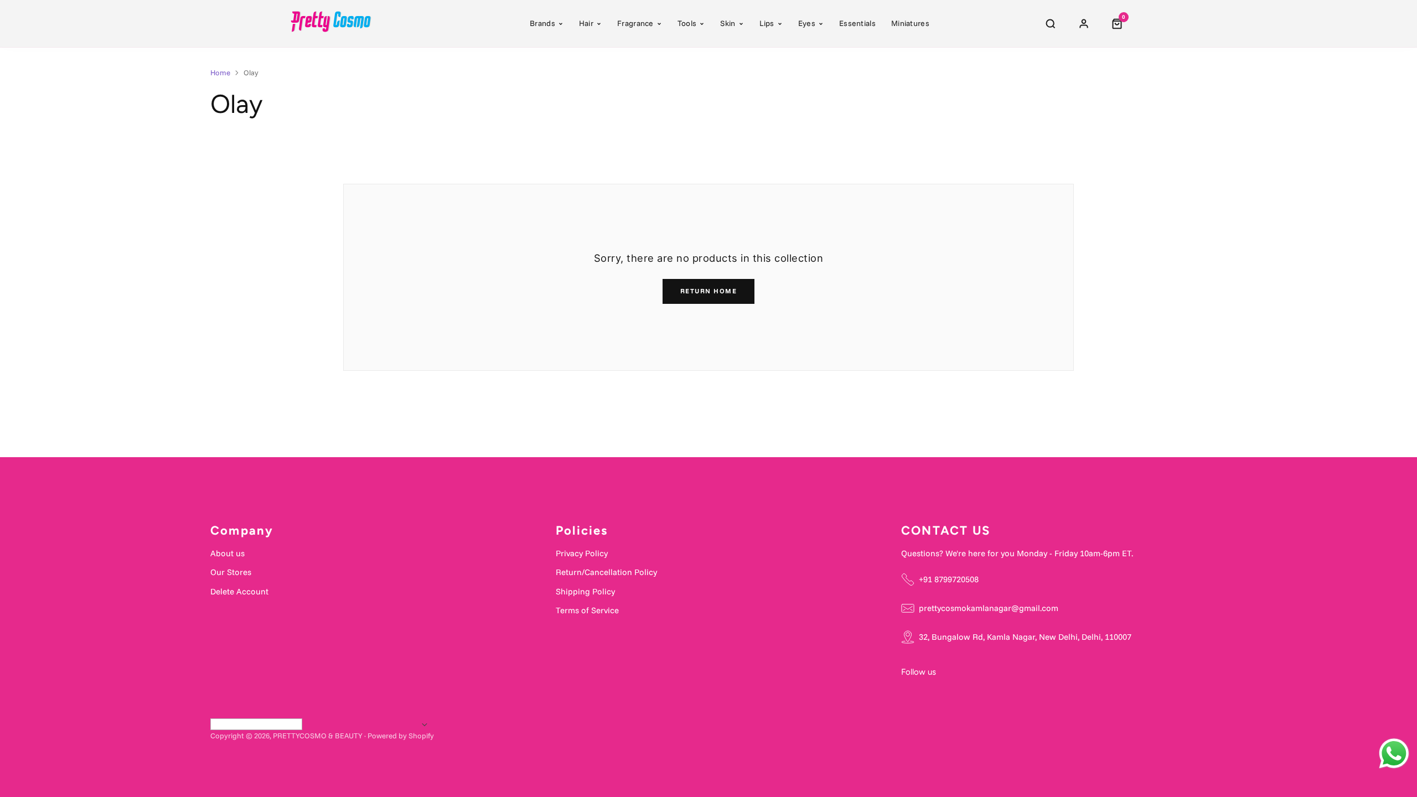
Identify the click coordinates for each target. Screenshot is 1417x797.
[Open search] (1050, 24)
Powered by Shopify (401, 735)
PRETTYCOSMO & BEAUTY (318, 735)
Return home (708, 291)
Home (220, 72)
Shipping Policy (585, 591)
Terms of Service (587, 610)
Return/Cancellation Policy (606, 572)
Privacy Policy (582, 553)
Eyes (806, 23)
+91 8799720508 (949, 579)
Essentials (857, 23)
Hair (586, 23)
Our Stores (230, 572)
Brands (542, 23)
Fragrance (635, 23)
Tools (687, 23)
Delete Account (239, 591)
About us (227, 553)
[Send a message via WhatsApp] (1394, 753)
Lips (766, 23)
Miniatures (910, 23)
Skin (727, 23)
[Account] (1084, 24)
